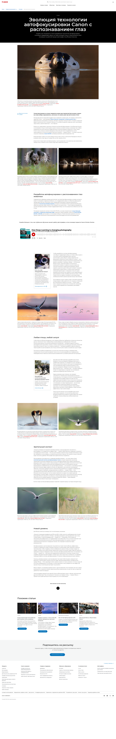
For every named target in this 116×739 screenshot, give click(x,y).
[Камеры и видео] (48, 5)
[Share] (58, 588)
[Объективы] (55, 5)
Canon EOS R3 (77, 212)
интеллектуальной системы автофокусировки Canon (47, 460)
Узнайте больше (22, 628)
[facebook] (104, 695)
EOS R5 (35, 213)
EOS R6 (40, 213)
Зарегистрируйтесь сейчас (57, 654)
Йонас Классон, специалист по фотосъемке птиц (63, 119)
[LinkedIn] (107, 695)
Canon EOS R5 (46, 103)
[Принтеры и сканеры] (66, 5)
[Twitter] (110, 695)
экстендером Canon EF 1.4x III (39, 104)
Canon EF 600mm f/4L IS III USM (30, 184)
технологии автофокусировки (47, 203)
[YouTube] (113, 695)
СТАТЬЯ (58, 15)
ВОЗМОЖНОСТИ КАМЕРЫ (64, 615)
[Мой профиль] (113, 2)
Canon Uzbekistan (6, 695)
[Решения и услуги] (76, 5)
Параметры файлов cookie (94, 692)
